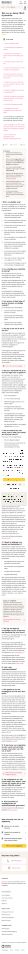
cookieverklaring (10, 494)
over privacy (15, 502)
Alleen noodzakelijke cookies (14, 484)
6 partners (21, 456)
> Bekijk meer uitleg (14, 488)
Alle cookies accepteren (14, 480)
